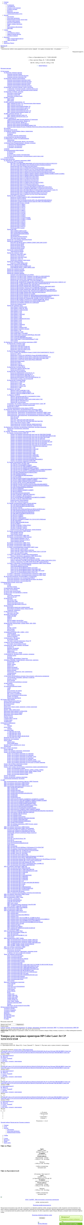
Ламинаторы (10, 140)
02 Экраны (10, 153)
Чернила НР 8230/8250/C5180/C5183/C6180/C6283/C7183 (26, 399)
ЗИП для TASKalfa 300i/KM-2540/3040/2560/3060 (21, 818)
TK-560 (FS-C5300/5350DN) (18, 518)
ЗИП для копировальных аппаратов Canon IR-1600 (21, 904)
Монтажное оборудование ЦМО (13, 714)
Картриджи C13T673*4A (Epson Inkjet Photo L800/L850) (26, 359)
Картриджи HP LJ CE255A (18, 211)
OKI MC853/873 (15, 235)
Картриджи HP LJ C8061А (17, 210)
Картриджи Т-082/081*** (17, 365)
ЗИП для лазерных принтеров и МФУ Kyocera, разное (22, 824)
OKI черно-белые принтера (18, 238)
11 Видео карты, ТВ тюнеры (12, 638)
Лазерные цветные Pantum (14, 74)
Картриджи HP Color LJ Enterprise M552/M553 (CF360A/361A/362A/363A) (31, 187)
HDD (8, 689)
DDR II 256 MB (11, 616)
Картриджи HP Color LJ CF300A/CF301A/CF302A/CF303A (26, 182)
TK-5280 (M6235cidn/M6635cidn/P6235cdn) (22, 513)
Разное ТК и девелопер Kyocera (19, 501)
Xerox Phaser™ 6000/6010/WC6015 (20, 318)
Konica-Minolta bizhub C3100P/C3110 (20, 266)
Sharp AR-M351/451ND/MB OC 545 (17, 935)
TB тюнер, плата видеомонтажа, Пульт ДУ (19, 641)
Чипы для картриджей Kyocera (15, 960)
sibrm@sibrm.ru (43, 65)
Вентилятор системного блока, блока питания (20, 608)
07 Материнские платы (10, 611)
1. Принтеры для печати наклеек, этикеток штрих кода (22, 88)
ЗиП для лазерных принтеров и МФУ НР (15, 866)
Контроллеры (11, 630)
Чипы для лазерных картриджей (13, 954)
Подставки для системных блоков (16, 643)
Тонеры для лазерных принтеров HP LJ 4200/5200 (24, 455)
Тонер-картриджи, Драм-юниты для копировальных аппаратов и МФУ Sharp (28, 414)
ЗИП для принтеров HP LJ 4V (15, 881)
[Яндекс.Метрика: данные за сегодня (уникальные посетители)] (42, 1223)
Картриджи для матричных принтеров (18, 428)
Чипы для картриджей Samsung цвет (17, 977)
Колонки (9, 657)
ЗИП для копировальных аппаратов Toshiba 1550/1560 (22, 941)
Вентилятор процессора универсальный (18, 607)
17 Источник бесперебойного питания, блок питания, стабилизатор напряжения (26, 676)
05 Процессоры (8, 598)
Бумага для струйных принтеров (13, 752)
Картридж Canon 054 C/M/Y (18, 254)
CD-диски (7, 724)
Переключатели (8, 715)
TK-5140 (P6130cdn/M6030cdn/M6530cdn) (22, 504)
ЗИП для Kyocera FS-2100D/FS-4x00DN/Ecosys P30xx (22, 805)
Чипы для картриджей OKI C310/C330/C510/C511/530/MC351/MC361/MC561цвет (30, 964)
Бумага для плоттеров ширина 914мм (17, 774)
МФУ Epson (10, 100)
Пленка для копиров (9, 775)
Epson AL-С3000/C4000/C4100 (18, 263)
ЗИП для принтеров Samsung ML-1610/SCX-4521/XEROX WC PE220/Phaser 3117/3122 (31, 859)
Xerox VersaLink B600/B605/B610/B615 (21, 337)
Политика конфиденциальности (42, 1205)
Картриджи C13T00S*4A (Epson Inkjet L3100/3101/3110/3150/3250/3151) (30, 356)
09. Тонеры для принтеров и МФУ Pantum (19, 545)
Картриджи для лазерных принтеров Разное (19, 239)
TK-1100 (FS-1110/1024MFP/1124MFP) (21, 465)
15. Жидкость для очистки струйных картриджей (21, 405)
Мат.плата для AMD (13, 613)
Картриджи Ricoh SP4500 (17, 247)
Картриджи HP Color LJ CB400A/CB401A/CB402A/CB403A (27, 175)
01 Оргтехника (5, 71)
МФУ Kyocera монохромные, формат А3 (18, 121)
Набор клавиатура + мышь (14, 652)
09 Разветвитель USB (13, 661)
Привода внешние (12, 636)
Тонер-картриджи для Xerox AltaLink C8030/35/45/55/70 (26, 424)
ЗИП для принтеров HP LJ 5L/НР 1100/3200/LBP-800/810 (23, 882)
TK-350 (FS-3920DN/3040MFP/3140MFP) (21, 490)
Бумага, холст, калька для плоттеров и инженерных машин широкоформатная (25, 766)
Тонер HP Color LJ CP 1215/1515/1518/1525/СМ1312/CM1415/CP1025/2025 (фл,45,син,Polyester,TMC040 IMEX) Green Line (35, 1083)
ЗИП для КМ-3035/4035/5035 (15, 787)
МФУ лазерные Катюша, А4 (15, 105)
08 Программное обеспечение (9, 1007)
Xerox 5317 (10, 835)
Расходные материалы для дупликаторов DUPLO (21, 578)
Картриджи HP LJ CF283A (17, 220)
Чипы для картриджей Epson (15, 955)
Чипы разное (10, 980)
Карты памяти (8, 740)
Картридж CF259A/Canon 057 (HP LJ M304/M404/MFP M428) (27, 197)
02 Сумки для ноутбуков (11, 589)
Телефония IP (7, 721)
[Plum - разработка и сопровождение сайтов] (1, 1197)
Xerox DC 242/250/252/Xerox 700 (16, 838)
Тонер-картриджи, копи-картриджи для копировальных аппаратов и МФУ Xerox (29, 415)
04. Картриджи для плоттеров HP (16, 371)
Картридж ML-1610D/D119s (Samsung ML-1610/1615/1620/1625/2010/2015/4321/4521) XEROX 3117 (38, 282)
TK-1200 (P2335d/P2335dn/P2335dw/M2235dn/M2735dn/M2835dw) (28, 478)
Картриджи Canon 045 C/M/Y (18, 257)
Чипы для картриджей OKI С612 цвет (17, 973)
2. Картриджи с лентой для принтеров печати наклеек (22, 90)
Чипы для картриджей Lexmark (16, 961)
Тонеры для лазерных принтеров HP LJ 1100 (22, 447)
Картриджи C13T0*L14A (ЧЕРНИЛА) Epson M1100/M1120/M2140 (29, 355)
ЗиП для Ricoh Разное (13, 929)
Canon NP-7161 (11, 988)
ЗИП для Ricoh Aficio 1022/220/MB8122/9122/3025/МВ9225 (23, 920)
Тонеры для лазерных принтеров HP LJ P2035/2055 (24, 456)
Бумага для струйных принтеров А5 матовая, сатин (21, 759)
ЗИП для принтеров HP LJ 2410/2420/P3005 (19, 875)
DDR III (9, 617)
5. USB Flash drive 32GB (14, 734)
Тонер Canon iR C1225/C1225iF (19, 548)
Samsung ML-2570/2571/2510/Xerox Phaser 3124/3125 (22, 832)
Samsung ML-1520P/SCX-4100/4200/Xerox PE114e (21, 831)
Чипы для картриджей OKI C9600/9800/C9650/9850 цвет (23, 969)
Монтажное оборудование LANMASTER (15, 711)
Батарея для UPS (11, 679)
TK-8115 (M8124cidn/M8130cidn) (19, 522)
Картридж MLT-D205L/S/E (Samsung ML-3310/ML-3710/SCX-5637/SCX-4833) (32, 298)
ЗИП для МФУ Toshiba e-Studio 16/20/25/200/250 (20, 944)
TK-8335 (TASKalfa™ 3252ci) (18, 526)
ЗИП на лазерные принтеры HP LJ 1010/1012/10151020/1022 (24, 892)
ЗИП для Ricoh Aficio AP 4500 (15, 923)
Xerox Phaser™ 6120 (16, 323)
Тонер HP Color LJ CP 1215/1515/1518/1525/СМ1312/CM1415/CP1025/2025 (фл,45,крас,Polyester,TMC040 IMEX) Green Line (35, 1068)
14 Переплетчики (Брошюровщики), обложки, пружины (20, 143)
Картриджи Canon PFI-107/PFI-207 (20, 346)
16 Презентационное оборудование (14, 150)
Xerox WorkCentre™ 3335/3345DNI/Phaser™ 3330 (24, 339)
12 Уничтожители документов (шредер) (15, 137)
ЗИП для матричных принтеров (13, 895)
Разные (9, 1004)
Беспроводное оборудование (12, 702)
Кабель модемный (12, 667)
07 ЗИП (3, 780)
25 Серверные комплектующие (12, 686)
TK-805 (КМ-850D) (15, 520)
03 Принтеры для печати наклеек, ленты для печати (18, 87)
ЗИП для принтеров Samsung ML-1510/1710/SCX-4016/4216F (24, 860)
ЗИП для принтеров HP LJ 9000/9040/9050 (19, 887)
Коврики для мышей (13, 648)
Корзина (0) (4, 45)
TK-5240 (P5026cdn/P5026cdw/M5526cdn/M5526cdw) (25, 510)
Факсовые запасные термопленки (16, 135)
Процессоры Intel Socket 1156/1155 (16, 604)
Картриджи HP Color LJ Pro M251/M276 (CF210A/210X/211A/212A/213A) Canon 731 (34, 189)
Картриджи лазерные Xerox (15, 305)
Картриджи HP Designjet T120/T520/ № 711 (22, 373)
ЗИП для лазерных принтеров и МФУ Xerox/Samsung (19, 828)
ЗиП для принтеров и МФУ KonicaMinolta (15, 907)
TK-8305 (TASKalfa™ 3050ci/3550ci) (20, 525)
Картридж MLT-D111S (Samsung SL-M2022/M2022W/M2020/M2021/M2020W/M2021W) (34, 295)
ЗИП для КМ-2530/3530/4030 (15, 822)
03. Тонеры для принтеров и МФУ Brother (19, 531)
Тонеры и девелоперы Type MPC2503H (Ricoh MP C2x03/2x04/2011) (29, 561)
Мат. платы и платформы (14, 693)
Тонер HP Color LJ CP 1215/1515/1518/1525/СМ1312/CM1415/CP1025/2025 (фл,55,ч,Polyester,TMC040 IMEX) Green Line (34, 1098)
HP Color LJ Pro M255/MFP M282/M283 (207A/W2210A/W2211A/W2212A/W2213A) (33, 163)
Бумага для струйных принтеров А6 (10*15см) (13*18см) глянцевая (26, 762)
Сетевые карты (8, 720)
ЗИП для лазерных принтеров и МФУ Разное (16, 894)
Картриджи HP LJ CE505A (18, 216)
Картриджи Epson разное (17, 361)
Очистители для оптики (14, 950)
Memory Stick (11, 742)
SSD (8, 626)
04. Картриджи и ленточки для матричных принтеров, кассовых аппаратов (25, 427)
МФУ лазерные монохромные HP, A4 (17, 109)
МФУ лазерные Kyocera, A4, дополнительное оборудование (24, 103)
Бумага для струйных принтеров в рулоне (15, 764)
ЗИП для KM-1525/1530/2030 (15, 791)
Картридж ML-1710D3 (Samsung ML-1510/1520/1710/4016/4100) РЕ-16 (30, 283)
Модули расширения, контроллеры (17, 695)
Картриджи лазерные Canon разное (20, 260)
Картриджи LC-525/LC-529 (18, 386)
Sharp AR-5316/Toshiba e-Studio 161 (17, 932)
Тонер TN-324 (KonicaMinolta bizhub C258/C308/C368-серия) (27, 570)
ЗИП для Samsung (12, 846)
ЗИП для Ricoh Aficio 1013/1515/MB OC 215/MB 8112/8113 (23, 917)
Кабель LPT (10, 665)
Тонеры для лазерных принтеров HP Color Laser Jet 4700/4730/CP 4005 (30, 437)
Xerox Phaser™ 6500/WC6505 (18, 327)
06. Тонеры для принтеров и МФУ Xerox (18, 542)
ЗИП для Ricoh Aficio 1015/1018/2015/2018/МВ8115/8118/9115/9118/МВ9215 (28, 919)
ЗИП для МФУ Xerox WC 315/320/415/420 (19, 851)
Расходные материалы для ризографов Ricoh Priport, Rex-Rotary (25, 579)
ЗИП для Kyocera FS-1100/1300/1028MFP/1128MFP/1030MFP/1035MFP (27, 800)
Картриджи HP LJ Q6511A (17, 226)
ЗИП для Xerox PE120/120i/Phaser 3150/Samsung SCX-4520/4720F (25, 847)
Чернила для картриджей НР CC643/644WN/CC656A (25, 396)
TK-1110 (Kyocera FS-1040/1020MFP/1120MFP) (23, 466)
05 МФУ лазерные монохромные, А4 (14, 102)
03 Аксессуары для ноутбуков (12, 591)
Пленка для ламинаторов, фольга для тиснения (20, 141)
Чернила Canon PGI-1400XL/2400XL (20, 392)
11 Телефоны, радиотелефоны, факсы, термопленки (18, 131)
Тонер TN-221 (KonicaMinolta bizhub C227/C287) (24, 567)
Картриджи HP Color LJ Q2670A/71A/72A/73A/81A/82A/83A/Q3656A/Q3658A (32, 169)
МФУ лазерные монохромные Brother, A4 (18, 106)
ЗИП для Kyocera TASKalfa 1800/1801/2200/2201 (20, 812)
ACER (9, 585)
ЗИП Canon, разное (12, 903)
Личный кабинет (5, 1122)
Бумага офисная (8, 749)
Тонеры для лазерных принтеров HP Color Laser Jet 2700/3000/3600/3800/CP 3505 (33, 436)
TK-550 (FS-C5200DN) (16, 516)
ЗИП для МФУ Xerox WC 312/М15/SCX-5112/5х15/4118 (22, 850)
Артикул (16, 1049)
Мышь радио (10, 651)
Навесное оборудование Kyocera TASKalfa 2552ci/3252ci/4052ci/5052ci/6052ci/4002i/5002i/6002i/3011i (35, 126)
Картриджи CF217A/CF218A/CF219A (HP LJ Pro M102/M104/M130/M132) (31, 200)
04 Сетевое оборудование (8, 699)
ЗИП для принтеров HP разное (15, 891)
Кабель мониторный (13, 668)
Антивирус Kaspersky (10, 1010)
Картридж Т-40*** (15, 353)
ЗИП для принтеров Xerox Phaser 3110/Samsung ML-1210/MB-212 (25, 863)
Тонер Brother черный (16, 534)
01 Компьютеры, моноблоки (12, 588)
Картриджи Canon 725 (16, 258)
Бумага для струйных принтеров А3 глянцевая (20, 753)
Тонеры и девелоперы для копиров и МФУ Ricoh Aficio (25, 556)
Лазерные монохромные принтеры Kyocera (19, 81)
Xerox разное (14, 340)
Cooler (9, 687)
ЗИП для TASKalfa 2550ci (14, 815)
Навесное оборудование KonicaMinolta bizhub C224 (21, 125)
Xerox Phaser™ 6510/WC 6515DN (19, 329)
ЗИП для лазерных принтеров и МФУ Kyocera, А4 (18, 786)
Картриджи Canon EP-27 (17, 255)
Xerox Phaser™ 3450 (16, 315)
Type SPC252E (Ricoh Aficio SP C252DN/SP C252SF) (25, 559)
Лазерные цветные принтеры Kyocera (17, 75)
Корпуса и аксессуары (13, 692)
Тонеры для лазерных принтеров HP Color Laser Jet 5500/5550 (27, 438)
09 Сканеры (7, 128)
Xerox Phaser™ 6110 (16, 321)
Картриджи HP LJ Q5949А (17, 225)
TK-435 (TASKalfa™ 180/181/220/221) (21, 496)
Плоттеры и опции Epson (14, 93)
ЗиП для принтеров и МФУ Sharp (13, 931)
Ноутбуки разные (12, 586)
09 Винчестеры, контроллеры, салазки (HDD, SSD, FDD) (20, 623)
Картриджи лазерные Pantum (15, 271)
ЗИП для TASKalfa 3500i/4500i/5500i (17, 819)
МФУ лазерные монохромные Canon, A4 (18, 107)
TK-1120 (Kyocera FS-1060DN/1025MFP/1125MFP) (24, 468)
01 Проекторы (11, 151)
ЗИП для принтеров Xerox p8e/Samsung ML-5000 (21, 862)
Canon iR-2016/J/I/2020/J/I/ (14, 900)
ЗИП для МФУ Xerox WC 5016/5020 (17, 853)
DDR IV (9, 619)
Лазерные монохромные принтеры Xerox (18, 84)
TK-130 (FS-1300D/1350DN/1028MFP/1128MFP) (23, 479)
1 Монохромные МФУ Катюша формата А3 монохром (22, 119)
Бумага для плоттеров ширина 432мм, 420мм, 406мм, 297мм (24, 771)
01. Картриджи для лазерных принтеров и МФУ (17, 160)
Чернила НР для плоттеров (18, 402)
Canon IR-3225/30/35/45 (13, 901)
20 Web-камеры (8, 683)
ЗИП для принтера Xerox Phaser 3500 (17, 854)
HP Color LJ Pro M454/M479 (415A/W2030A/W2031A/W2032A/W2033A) (30, 165)
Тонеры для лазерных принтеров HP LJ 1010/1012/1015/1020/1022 (28, 446)
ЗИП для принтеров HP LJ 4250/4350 (17, 879)
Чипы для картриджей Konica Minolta (17, 958)
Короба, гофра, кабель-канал (12, 709)
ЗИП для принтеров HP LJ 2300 (16, 873)
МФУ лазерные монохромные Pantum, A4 (18, 112)
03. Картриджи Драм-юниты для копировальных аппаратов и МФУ (23, 409)
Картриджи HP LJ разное (17, 228)
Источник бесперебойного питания (17, 682)
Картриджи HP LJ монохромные (16, 195)
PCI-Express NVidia (12, 639)
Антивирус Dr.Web (9, 1008)
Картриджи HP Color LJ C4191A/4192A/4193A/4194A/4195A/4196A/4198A (31, 170)
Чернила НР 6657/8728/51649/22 (19, 397)
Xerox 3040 (10, 834)
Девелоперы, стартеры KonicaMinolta (20, 564)
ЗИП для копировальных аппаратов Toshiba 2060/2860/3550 (24, 942)
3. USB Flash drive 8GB (13, 731)
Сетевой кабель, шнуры (10, 718)
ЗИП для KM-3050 (12, 796)
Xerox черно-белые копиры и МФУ (20, 422)
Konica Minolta (11, 991)
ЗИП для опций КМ (12, 825)
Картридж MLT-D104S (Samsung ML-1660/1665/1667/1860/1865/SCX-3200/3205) (32, 289)
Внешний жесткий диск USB (12, 737)
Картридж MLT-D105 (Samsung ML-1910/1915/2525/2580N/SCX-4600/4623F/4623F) (33, 291)
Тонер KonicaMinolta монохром (19, 566)
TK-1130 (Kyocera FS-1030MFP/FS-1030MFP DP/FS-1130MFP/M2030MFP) (31, 469)
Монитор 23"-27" (12, 597)
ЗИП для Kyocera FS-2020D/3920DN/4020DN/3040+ (21, 803)
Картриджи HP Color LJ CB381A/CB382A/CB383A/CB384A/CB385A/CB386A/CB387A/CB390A (37, 173)
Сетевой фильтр (11, 673)
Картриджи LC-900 (15, 387)
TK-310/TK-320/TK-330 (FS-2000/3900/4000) (22, 482)
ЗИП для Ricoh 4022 (12, 913)
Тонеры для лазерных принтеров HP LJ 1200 (22, 450)
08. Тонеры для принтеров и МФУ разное (18, 544)
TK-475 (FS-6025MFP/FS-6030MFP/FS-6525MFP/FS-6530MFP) (27, 497)
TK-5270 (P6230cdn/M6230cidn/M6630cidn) (22, 512)
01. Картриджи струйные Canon (16, 343)
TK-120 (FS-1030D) (15, 477)
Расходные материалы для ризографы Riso (19, 581)
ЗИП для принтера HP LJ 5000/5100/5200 (18, 868)
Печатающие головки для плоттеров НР (21, 378)
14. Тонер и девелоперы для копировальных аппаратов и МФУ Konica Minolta (29, 563)
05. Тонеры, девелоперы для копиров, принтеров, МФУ (19, 431)
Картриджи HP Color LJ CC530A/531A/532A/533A (24, 178)
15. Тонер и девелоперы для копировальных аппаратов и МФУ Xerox (26, 573)
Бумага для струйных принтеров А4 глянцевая (20, 755)
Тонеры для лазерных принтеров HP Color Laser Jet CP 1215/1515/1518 (30, 440)
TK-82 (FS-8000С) (15, 523)
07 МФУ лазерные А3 (10, 118)
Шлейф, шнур (11, 674)
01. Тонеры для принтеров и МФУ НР (17, 433)
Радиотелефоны (11, 132)
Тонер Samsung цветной (17, 541)
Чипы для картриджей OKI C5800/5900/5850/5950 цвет (22, 967)
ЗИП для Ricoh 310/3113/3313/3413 (17, 911)
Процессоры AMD (12, 601)
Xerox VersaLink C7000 (16, 332)
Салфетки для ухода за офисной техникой (19, 952)
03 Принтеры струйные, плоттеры (13, 91)
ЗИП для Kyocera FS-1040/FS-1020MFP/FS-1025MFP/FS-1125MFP (25, 799)
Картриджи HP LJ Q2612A (17, 222)
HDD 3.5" (10, 624)
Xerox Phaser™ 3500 (16, 317)
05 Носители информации (8, 723)
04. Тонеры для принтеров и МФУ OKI (18, 535)
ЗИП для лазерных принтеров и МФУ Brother (16, 783)
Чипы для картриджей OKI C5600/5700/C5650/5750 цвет (23, 966)
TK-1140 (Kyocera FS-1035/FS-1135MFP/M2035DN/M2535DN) (27, 471)
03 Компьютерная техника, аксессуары (11, 582)
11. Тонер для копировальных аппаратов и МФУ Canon (22, 547)
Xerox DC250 (14, 418)
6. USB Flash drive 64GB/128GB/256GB (18, 736)
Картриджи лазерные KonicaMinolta (17, 264)
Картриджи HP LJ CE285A (18, 214)
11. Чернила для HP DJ (13, 395)
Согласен (42, 1218)
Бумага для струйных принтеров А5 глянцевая (20, 758)
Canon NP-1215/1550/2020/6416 (16, 986)
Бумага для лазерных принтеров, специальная (17, 750)
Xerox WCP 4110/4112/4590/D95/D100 (17, 843)
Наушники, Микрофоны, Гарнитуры (17, 658)
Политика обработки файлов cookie (42, 1215)
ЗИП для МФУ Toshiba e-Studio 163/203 (18, 945)
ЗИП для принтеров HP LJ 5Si (15, 885)
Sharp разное (10, 936)
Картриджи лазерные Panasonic (16, 270)
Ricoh (8, 992)
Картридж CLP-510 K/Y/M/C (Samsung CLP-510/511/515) (26, 279)
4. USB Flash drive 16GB (14, 733)
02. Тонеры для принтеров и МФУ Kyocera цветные (21, 503)
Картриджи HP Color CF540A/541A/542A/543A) (23, 166)
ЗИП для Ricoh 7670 (12, 916)
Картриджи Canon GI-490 (17, 345)
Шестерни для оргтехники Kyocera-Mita (18, 1005)
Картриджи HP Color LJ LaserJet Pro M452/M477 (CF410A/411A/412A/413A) (31, 188)
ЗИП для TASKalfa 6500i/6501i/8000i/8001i (19, 821)
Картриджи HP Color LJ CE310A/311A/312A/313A (24, 181)
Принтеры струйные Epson (14, 96)
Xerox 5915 (10, 837)
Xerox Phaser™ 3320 (16, 312)
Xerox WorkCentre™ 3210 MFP (19, 333)
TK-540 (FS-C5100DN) (16, 515)
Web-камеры (10, 684)
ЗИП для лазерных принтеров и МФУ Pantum (16, 827)
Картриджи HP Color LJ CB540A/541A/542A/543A (24, 176)
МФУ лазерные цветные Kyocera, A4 (17, 116)
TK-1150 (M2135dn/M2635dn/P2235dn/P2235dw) (23, 472)
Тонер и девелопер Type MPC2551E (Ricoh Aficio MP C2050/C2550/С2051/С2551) (33, 560)
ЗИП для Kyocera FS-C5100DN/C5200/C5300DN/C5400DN (23, 809)
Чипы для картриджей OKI (14, 963)
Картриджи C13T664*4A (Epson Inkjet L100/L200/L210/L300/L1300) (29, 358)
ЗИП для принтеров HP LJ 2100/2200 (17, 872)
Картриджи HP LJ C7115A (17, 209)
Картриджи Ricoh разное (17, 248)
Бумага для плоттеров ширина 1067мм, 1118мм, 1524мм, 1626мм (25, 769)
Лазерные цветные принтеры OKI (16, 77)
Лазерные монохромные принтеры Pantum (19, 83)
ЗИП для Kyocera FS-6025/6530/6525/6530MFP (20, 806)
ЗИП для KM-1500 (12, 788)
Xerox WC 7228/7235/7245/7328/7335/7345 (22, 419)
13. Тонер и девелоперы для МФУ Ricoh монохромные (22, 554)
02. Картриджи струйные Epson (16, 351)
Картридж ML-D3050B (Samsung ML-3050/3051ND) (25, 285)
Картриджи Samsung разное (18, 304)
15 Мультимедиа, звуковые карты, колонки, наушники (19, 654)
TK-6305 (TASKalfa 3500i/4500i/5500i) (21, 498)
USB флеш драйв (9, 730)
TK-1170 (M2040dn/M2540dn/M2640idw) (21, 475)
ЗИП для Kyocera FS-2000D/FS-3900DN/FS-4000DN (21, 802)
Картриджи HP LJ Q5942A (17, 223)
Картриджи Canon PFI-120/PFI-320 (20, 348)
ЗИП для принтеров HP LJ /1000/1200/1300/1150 (20, 869)
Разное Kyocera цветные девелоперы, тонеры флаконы (25, 529)
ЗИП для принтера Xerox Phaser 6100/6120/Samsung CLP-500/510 (25, 856)
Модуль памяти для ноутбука (15, 620)
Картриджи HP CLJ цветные (15, 162)
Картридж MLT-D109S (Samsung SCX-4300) (22, 293)
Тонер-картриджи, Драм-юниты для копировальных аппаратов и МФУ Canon (29, 412)
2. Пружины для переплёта (14, 146)
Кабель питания (11, 670)
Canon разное (11, 989)
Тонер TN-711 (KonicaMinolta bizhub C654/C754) (23, 572)
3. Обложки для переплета (14, 147)
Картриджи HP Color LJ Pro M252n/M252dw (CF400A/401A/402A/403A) (30, 191)
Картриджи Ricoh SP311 (17, 245)
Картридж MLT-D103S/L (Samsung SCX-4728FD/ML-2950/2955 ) (28, 288)
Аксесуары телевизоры (13, 595)
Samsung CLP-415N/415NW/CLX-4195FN (22, 274)
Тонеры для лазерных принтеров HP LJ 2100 (22, 452)
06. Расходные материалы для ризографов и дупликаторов (20, 576)
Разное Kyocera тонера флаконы (19, 500)
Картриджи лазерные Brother (15, 250)
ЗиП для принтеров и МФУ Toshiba (14, 938)
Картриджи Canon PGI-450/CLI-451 (20, 349)
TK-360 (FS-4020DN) (16, 491)
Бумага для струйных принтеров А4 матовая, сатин (21, 756)
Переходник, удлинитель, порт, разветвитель (19, 671)
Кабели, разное (11, 664)
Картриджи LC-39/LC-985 (17, 384)
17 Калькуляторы (9, 157)
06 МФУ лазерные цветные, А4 (12, 113)
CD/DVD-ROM (11, 633)
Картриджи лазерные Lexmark (15, 269)
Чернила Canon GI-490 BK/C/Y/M (19, 390)
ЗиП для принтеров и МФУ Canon (13, 897)
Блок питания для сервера (14, 690)
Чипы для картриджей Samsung (16, 976)
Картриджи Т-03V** (16, 364)
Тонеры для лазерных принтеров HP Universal (23, 457)
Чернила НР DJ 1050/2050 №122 (19, 400)
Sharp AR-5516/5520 (12, 933)
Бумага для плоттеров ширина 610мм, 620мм (19, 772)
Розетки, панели (8, 717)
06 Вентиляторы (8, 605)
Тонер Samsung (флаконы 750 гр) (19, 538)
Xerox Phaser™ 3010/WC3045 (18, 307)
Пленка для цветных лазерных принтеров (15, 777)
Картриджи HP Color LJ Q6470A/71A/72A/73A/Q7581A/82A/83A (28, 194)
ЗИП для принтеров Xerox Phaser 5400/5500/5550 (21, 865)
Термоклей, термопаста (13, 610)
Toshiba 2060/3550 (12, 998)
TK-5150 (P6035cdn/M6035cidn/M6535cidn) (22, 506)
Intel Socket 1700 (11, 600)
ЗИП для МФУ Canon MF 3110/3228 (17, 906)
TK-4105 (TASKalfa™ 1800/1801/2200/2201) (22, 494)
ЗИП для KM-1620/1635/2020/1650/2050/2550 (19, 793)
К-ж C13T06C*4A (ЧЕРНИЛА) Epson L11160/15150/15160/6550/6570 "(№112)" (32, 352)
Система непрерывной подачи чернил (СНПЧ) (20, 408)
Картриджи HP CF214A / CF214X (19, 203)
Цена (20, 1049)
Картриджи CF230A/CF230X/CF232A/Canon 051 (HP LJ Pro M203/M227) (30, 201)
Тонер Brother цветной (16, 532)
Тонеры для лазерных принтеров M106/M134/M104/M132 (26, 459)
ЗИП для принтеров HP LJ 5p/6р (16, 884)
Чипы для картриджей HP (14, 957)
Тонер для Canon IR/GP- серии (19, 553)
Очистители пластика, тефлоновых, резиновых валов (22, 951)
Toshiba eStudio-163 (12, 999)
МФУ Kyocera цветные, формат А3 (17, 122)
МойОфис (7, 1013)
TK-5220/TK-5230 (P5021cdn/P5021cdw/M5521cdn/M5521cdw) (27, 509)
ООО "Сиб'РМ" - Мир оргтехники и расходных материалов (42, 1199)
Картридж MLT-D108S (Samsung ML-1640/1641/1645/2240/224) (28, 292)
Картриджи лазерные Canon (15, 252)
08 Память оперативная (10, 614)
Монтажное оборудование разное (13, 712)
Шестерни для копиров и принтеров (14, 982)
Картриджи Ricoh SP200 (17, 244)
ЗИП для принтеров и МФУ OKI (13, 909)
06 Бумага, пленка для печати (9, 747)
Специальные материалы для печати (14, 778)
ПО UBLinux (7, 1017)
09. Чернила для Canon (13, 389)
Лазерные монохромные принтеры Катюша (19, 85)
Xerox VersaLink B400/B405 (18, 336)
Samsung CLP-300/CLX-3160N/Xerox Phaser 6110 (20, 829)
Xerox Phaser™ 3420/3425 (17, 314)
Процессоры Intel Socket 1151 (15, 602)
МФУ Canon (10, 99)
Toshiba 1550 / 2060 (12, 996)
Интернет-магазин (6, 68)
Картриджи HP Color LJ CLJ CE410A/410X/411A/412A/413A (27, 185)
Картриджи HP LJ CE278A (18, 213)
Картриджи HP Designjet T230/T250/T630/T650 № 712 (25, 377)
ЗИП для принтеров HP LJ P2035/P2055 (18, 890)
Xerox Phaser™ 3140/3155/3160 (19, 310)
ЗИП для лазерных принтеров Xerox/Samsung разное (22, 849)
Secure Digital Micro (12, 743)
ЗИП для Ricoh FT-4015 (13, 925)
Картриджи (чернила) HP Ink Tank (20, 368)
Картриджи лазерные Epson (15, 261)
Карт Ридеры (11, 629)
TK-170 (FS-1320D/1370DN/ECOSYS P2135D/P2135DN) (26, 481)
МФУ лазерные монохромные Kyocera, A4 (19, 110)
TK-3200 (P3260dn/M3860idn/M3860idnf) (21, 487)
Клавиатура (10, 646)
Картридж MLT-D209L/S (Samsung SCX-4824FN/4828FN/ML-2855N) (29, 299)
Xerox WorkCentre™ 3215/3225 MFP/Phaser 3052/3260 (25, 334)
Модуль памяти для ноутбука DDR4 (17, 622)
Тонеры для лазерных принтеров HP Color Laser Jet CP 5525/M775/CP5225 (31, 444)
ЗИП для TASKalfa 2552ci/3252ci (16, 816)
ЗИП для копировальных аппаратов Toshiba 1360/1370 (22, 939)
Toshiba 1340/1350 (12, 995)
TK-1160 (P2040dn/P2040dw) (18, 474)
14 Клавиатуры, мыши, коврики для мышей (16, 645)
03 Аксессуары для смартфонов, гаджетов (15, 592)
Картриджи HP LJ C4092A (17, 204)
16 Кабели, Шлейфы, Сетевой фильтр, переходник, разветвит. (21, 660)
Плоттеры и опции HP (13, 94)
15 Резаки (6, 148)
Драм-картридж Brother (17, 251)
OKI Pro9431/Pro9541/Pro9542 (18, 236)
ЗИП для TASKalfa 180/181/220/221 (17, 813)
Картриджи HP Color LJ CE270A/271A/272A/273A (24, 179)
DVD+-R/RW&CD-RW (13, 635)
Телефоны (10, 134)
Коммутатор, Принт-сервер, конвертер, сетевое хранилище (20, 706)
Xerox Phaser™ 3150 (16, 311)
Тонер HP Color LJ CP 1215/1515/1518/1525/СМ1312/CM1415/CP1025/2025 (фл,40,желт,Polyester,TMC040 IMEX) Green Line (35, 1052)
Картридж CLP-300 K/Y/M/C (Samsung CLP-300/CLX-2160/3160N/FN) (30, 276)
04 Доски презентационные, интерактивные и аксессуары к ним (25, 156)
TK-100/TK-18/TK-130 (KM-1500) (19, 463)
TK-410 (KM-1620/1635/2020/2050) (20, 493)
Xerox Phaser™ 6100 (16, 320)
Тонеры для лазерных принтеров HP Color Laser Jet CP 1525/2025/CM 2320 (31, 441)
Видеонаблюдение (9, 704)
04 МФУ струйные (9, 97)
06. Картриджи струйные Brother (16, 380)
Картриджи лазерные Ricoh (15, 241)
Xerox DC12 (10, 840)
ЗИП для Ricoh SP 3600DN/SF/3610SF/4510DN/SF (21, 928)
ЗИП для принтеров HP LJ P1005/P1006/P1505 (20, 888)
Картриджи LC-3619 (16, 383)
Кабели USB (10, 663)
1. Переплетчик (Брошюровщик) (16, 144)
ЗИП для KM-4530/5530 (14, 797)
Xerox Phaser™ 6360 (16, 326)
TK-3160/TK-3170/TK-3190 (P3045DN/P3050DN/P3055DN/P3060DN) (29, 485)
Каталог (8, 1027)
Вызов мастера (14, 1122)
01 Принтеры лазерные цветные (13, 72)
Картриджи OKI (11, 229)
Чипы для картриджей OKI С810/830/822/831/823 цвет (22, 974)
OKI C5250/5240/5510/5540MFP (19, 232)
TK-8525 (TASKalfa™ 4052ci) (18, 528)
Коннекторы (7, 708)
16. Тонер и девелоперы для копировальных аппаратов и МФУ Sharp (26, 575)
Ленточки (10, 430)
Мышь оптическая (12, 649)
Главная (3, 1027)
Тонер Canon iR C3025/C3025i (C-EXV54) (22, 550)
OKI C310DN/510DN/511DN (18, 230)
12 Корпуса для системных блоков (13, 642)
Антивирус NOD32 (9, 1011)
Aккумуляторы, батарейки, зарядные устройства (20, 677)
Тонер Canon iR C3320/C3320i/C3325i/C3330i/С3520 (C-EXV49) (28, 551)
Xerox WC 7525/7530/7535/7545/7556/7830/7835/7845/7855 (26, 421)
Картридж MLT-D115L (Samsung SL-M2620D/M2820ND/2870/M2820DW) (30, 296)
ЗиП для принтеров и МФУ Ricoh (13, 910)
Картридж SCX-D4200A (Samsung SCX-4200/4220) (24, 302)
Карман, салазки (11, 627)
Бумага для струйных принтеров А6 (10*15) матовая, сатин (24, 761)
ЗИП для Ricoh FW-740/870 (14, 926)
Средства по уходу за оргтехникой (13, 948)
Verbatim (9, 725)
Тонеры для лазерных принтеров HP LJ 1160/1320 (24, 449)
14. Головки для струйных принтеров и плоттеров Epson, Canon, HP (26, 403)
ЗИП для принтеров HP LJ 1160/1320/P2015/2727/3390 (22, 870)
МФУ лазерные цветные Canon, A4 (17, 115)
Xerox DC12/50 (14, 416)
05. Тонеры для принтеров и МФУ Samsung (19, 537)
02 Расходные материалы (8, 159)
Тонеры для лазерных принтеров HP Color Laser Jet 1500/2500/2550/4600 (30, 434)
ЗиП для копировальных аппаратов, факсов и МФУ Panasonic (21, 781)
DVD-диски (7, 727)
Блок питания (11, 680)
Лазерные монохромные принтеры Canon (19, 80)
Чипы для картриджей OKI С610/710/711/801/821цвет (22, 972)
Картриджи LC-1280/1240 (17, 381)
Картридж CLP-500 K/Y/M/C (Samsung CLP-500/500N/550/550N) (28, 277)
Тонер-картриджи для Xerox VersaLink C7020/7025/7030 (26, 425)
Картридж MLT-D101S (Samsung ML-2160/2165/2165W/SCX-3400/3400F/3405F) (32, 286)
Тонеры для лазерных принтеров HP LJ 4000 (22, 453)
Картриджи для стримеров (11, 739)
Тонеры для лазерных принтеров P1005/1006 (23, 460)
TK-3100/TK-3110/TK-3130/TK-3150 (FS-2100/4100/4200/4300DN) (28, 484)
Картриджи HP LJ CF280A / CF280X (20, 219)
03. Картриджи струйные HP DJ (16, 367)
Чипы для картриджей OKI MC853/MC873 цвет (20, 970)
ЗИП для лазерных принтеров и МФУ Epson (16, 784)
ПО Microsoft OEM (9, 1015)
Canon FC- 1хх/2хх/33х (13, 898)
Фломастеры (7, 746)
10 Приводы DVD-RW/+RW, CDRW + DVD (16, 632)
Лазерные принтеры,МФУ (14, 1002)
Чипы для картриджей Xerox (15, 979)
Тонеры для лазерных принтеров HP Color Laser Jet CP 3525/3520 (28, 443)
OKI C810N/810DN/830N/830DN (19, 233)
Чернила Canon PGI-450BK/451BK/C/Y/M (22, 393)
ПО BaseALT (7, 1014)
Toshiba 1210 (10, 993)
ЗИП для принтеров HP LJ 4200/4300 (17, 878)
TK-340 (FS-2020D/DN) (17, 488)
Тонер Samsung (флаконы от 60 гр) (20, 539)
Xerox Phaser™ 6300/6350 (17, 324)
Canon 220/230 (11, 983)
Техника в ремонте (24, 1122)
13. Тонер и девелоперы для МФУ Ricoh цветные (21, 557)
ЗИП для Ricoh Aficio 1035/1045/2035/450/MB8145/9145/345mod (25, 922)
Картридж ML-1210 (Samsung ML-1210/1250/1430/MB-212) (26, 280)
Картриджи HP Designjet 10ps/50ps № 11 (21, 374)
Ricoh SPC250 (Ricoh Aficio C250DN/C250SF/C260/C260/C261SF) (28, 242)
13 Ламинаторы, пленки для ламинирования (16, 138)
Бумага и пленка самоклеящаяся (13, 765)
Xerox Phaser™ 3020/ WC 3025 (19, 308)
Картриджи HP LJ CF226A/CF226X (20, 217)
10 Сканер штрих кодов (10, 129)
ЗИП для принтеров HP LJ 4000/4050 (17, 876)
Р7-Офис (6, 1018)
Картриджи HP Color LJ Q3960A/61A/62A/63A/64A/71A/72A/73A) (28, 192)
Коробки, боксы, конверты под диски (14, 745)
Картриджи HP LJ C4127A (17, 207)
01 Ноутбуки (7, 583)
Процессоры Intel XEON (14, 698)
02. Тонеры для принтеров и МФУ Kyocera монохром (22, 462)
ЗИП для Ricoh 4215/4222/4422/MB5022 (18, 914)
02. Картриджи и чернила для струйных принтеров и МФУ (20, 342)
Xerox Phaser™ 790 (15, 330)
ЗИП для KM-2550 (12, 794)
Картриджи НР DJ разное (17, 370)
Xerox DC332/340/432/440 (14, 841)
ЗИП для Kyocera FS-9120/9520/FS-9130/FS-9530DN (21, 808)
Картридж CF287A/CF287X (18, 198)
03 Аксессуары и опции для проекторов (18, 154)
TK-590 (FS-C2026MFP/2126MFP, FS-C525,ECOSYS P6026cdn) (28, 519)
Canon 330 (10, 985)
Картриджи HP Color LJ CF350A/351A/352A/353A (24, 184)
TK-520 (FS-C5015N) (16, 507)
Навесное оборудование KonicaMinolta (18, 124)
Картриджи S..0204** (13, 406)
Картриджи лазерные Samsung (15, 273)
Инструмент (7, 705)
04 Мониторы (8, 594)
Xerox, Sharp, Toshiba (13, 1001)
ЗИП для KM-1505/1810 (14, 790)
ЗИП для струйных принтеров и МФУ (14, 947)
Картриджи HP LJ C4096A (17, 206)
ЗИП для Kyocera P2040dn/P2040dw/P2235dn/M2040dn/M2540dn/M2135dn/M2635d (30, 810)
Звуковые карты (11, 655)
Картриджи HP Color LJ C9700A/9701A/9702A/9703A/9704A (27, 168)
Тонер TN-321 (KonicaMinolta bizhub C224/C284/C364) (25, 569)
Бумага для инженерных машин (16, 768)
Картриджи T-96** (15, 362)
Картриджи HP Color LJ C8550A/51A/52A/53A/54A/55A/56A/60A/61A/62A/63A (32, 172)
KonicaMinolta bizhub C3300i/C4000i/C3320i (22, 267)
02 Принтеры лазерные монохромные (14, 78)
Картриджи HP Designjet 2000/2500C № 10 (22, 375)
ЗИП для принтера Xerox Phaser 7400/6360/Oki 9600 (21, 857)
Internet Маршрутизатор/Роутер (12, 701)
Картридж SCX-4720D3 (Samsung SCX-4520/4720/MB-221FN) (27, 301)
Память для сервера (12, 696)
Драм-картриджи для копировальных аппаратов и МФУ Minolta (25, 411)
